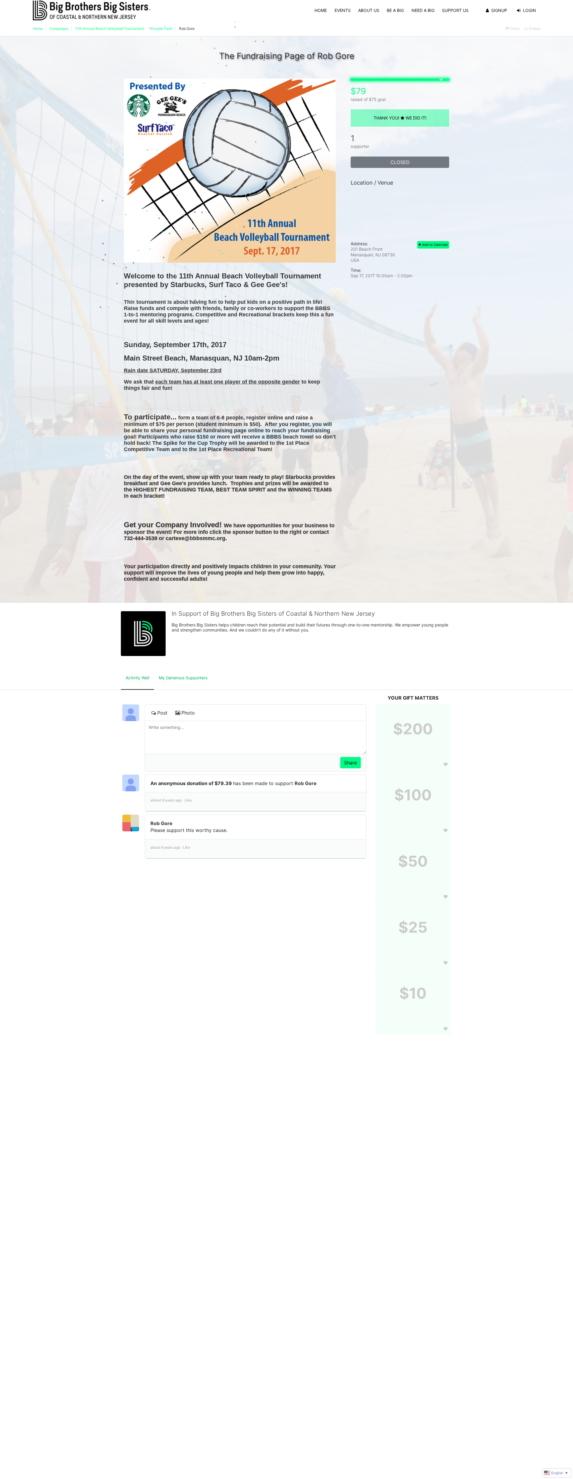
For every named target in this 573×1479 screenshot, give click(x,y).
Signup (499, 10)
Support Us (455, 10)
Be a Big (395, 10)
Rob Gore (306, 783)
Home (321, 10)
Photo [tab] (188, 713)
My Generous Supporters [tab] (183, 677)
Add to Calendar (434, 245)
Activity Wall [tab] (137, 677)
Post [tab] (162, 713)
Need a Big (423, 10)
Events (343, 10)
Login (529, 10)
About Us (368, 10)
